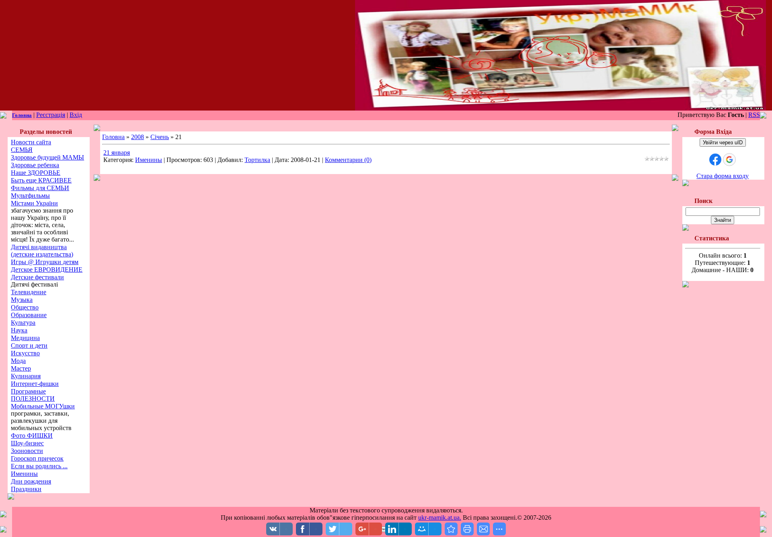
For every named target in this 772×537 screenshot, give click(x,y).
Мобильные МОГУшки (43, 406)
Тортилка (257, 159)
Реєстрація (50, 114)
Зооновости (27, 450)
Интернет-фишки (35, 383)
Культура (23, 322)
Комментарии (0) (348, 159)
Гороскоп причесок (37, 458)
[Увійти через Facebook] (715, 160)
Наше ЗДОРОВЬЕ (35, 172)
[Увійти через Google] (729, 159)
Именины (24, 473)
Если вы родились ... (39, 466)
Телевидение (28, 292)
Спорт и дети (29, 345)
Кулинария (26, 376)
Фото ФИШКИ (32, 435)
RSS (754, 114)
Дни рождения (31, 481)
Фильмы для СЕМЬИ (40, 187)
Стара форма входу (722, 175)
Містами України (34, 203)
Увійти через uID (723, 142)
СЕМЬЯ (22, 149)
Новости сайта (31, 142)
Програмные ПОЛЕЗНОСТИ (33, 395)
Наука (19, 330)
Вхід (76, 114)
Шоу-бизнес (27, 443)
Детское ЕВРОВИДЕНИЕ (46, 269)
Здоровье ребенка (35, 165)
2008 (137, 136)
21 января (116, 152)
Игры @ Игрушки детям (44, 261)
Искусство (25, 353)
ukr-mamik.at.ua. (439, 517)
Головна (22, 115)
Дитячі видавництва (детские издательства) (42, 251)
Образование (29, 315)
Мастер (21, 368)
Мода (18, 360)
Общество (25, 307)
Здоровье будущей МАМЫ (47, 157)
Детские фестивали (37, 277)
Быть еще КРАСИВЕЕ (41, 180)
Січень (159, 136)
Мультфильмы (30, 195)
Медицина (25, 337)
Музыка (22, 299)
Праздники (26, 489)
